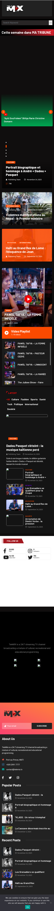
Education (11, 243)
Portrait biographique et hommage (33, 860)
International (13, 206)
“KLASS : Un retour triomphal (30, 817)
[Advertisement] (27, 64)
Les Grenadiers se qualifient (29, 871)
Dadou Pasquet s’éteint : (27, 849)
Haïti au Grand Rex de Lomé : (36, 505)
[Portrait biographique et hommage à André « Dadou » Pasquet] (14, 473)
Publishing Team (31, 180)
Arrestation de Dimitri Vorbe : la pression (33, 521)
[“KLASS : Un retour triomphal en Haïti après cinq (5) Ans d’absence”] (7, 819)
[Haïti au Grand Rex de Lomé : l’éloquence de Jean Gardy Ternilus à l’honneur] (14, 505)
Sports (28, 485)
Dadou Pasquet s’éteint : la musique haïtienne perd (24, 448)
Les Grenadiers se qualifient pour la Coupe (34, 490)
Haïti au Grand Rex (24, 883)
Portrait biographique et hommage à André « (35, 475)
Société (28, 516)
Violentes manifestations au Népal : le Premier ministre (25, 216)
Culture (27, 162)
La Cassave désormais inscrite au (32, 828)
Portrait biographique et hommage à (33, 806)
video (8, 310)
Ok (27, 907)
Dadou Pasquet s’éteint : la (29, 794)
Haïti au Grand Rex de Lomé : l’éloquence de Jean (26, 250)
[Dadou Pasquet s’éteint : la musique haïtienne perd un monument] (27, 428)
